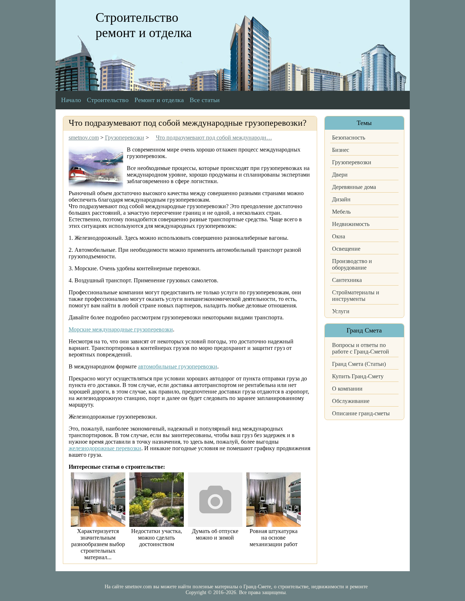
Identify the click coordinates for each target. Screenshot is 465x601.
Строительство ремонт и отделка (144, 25)
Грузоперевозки (351, 162)
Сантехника (347, 280)
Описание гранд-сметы (361, 413)
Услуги (340, 311)
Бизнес (340, 150)
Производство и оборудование (352, 264)
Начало (71, 100)
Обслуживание (350, 401)
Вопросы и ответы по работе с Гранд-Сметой (360, 348)
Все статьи (205, 100)
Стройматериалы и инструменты (355, 295)
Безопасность (348, 137)
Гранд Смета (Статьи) (359, 364)
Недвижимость (350, 224)
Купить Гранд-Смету (358, 376)
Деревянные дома (354, 187)
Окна (338, 236)
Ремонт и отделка (159, 100)
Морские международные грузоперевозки (121, 329)
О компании (347, 389)
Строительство (108, 100)
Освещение (346, 249)
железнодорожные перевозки (105, 448)
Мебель (341, 212)
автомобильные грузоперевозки (177, 366)
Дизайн (341, 199)
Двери (340, 175)
